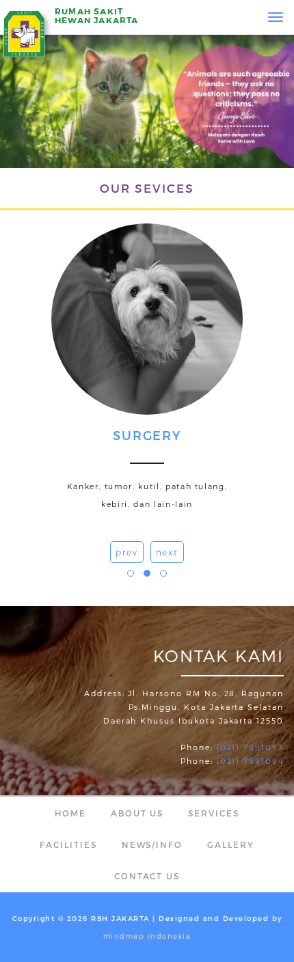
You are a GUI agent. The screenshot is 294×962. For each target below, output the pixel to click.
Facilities (68, 844)
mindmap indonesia (147, 936)
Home (70, 813)
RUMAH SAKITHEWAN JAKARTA (97, 15)
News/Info (152, 844)
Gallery (230, 844)
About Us (137, 813)
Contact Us (147, 876)
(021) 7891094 (250, 760)
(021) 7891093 (250, 747)
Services (213, 813)
